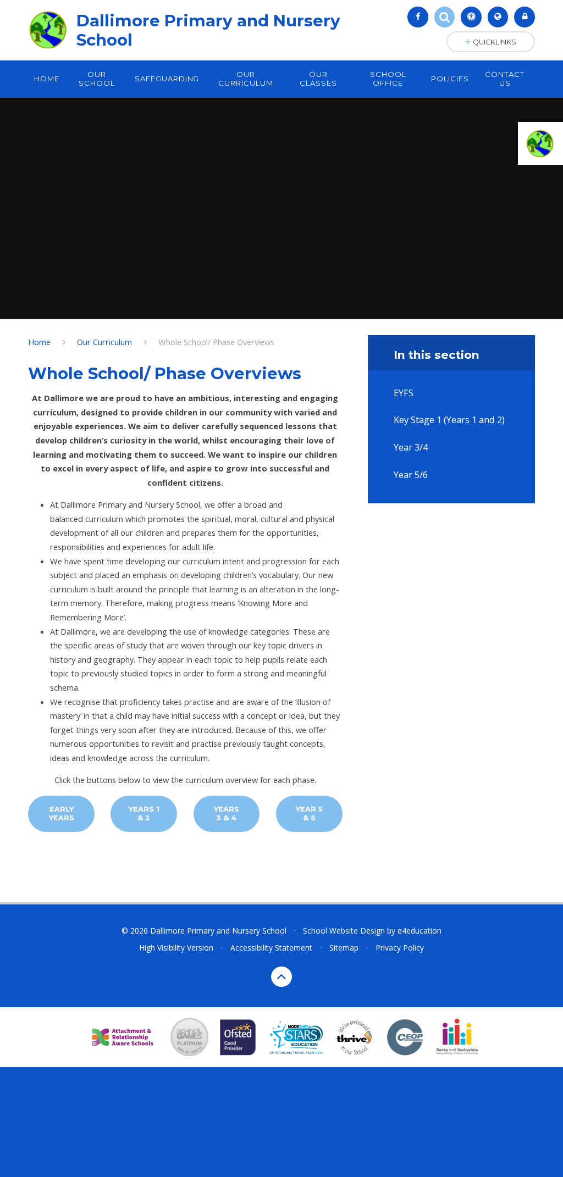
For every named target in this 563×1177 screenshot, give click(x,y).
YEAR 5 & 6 (309, 813)
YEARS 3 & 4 (226, 813)
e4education (419, 930)
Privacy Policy (400, 947)
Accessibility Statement (271, 947)
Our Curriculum (104, 341)
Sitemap (343, 947)
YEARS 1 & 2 (144, 813)
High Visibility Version (176, 947)
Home (39, 341)
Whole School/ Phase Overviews (216, 341)
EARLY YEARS (61, 813)
